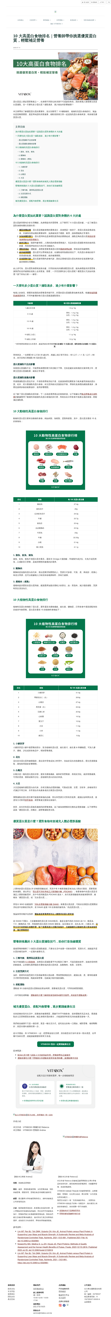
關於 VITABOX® (56, 24)
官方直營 (62, 1297)
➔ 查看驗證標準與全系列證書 (32, 1100)
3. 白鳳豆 (22, 174)
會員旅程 (73, 20)
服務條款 (11, 1294)
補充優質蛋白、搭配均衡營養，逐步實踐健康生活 (36, 200)
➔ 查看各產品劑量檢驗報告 (69, 1100)
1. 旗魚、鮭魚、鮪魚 (26, 151)
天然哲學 (32, 20)
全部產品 (20, 20)
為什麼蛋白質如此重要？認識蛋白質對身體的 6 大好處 (38, 131)
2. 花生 (21, 170)
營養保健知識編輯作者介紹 (69, 1213)
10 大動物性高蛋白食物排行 (27, 147)
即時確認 (62, 1291)
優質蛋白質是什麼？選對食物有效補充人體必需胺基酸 (38, 181)
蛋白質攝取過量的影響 (27, 143)
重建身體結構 (66, 248)
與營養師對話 (38, 1288)
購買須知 (11, 1288)
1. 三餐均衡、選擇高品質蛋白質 (31, 190)
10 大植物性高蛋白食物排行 (27, 162)
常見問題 (11, 1291)
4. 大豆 (21, 178)
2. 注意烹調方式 (25, 193)
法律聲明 (87, 1301)
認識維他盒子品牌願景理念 (69, 1210)
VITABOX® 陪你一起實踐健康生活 (55, 1044)
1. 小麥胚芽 (23, 167)
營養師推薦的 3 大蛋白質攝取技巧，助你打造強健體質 (38, 185)
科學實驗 (60, 20)
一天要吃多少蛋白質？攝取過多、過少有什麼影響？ (37, 135)
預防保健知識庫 (89, 20)
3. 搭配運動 (23, 197)
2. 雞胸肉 (22, 155)
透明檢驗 (46, 20)
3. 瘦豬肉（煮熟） (26, 159)
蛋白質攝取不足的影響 (27, 140)
